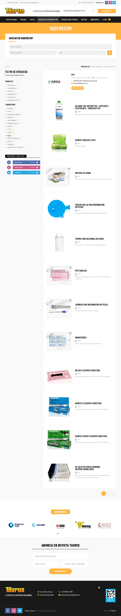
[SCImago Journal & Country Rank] (107, 588)
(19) (11, 132)
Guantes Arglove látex (85, 140)
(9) (10, 126)
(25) (15, 114)
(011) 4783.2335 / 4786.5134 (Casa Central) (85, 81)
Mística (113, 610)
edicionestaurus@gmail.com (30, 3)
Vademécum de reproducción (48, 19)
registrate (106, 11)
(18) (10, 135)
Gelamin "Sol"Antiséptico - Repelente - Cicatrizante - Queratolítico (92, 107)
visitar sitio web (78, 88)
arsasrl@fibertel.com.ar (81, 83)
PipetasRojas (81, 270)
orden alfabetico (110, 67)
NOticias (84, 19)
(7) (11, 108)
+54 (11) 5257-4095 (12, 3)
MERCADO (23, 19)
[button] (58, 533)
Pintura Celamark (83, 173)
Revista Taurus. (30, 610)
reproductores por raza (69, 19)
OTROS (105, 19)
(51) (12, 97)
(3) (11, 144)
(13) (11, 117)
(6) (14, 100)
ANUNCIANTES (95, 19)
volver (7, 66)
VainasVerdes (81, 337)
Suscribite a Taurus (46, 592)
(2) (13, 88)
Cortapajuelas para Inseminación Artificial (89, 205)
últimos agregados (96, 67)
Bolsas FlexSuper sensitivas (87, 370)
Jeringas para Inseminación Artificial (91, 304)
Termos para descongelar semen (89, 238)
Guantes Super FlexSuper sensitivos (91, 436)
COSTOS (32, 19)
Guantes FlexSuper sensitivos (88, 403)
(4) (16, 147)
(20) (13, 94)
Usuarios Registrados (87, 2)
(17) (10, 111)
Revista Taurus (12, 19)
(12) (14, 123)
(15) (11, 91)
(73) (12, 85)
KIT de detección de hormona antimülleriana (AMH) (87, 468)
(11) (11, 141)
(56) (14, 138)
